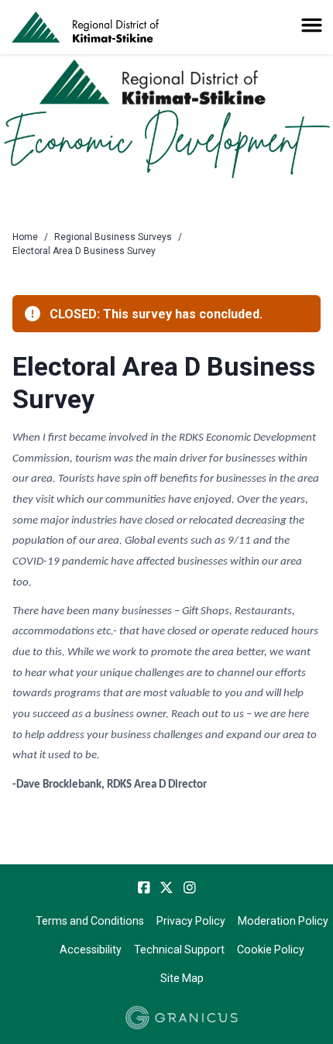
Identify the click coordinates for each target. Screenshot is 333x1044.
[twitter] (166, 887)
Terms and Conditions (90, 921)
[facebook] (144, 887)
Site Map (182, 978)
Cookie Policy (270, 949)
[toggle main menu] (311, 25)
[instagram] (190, 887)
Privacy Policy (190, 921)
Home (25, 237)
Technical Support (179, 949)
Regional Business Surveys (113, 237)
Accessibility (91, 949)
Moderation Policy (283, 921)
